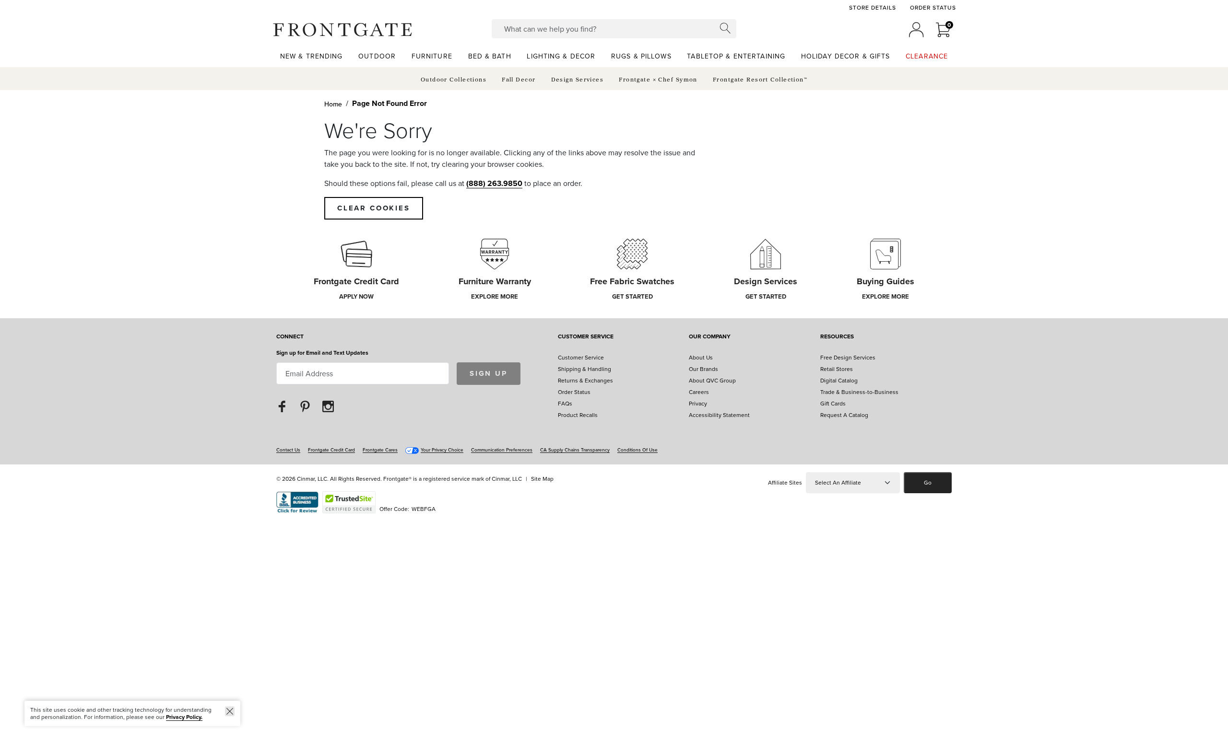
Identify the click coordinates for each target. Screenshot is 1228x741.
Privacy (698, 403)
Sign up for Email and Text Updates (322, 352)
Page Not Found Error (389, 103)
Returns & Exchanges (585, 380)
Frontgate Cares (380, 449)
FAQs (565, 403)
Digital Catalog (839, 380)
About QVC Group (712, 380)
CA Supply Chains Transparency (575, 449)
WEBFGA (424, 509)
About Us (701, 357)
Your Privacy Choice (442, 449)
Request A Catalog (844, 415)
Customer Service (586, 337)
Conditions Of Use (637, 449)
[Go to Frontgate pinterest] (305, 406)
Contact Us (288, 449)
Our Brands (703, 369)
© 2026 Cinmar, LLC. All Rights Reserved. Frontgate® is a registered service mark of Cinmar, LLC (399, 479)
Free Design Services (847, 357)
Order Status (933, 8)
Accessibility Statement (719, 415)
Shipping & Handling (584, 369)
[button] (342, 29)
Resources (837, 337)
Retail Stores (836, 369)
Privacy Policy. (184, 717)
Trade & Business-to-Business (859, 392)
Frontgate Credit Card (331, 449)
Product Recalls (578, 415)
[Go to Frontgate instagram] (328, 406)
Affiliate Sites (785, 482)
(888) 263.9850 (494, 183)
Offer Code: (395, 509)
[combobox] (614, 28)
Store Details (872, 8)
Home (333, 104)
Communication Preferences (501, 449)
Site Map (542, 479)
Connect (290, 337)
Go (928, 482)
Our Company (710, 337)
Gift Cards (833, 403)
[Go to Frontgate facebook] (282, 406)
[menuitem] (311, 55)
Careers (699, 392)
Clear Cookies (373, 208)
